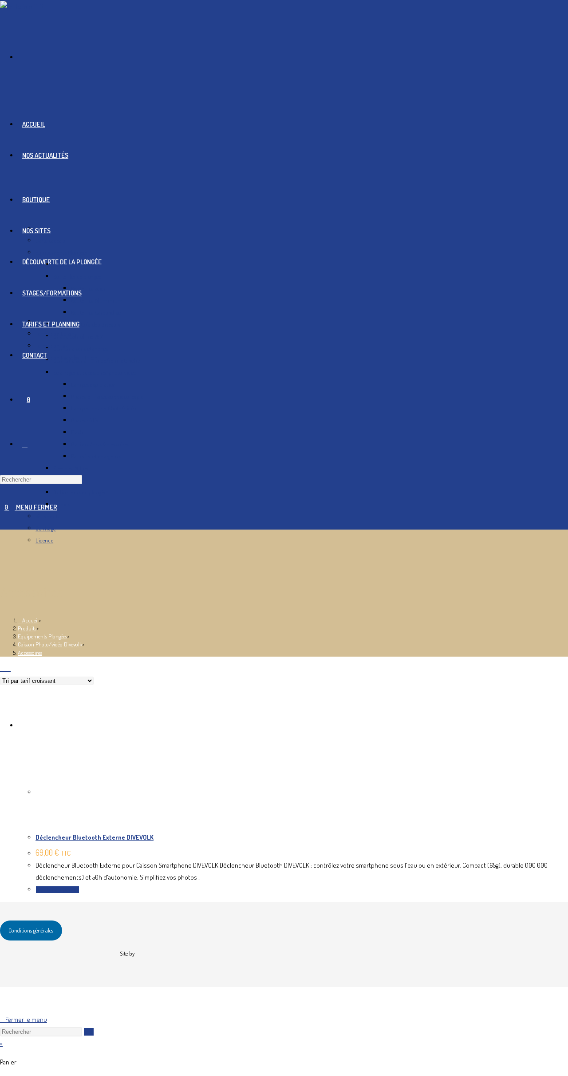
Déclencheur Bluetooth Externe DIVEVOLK (95, 837)
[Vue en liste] (8, 668)
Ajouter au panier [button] (57, 889)
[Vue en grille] (2, 668)
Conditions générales (30, 930)
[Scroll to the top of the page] (5, 1000)
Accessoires (30, 652)
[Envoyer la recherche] (88, 1032)
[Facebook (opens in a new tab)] (20, 57)
